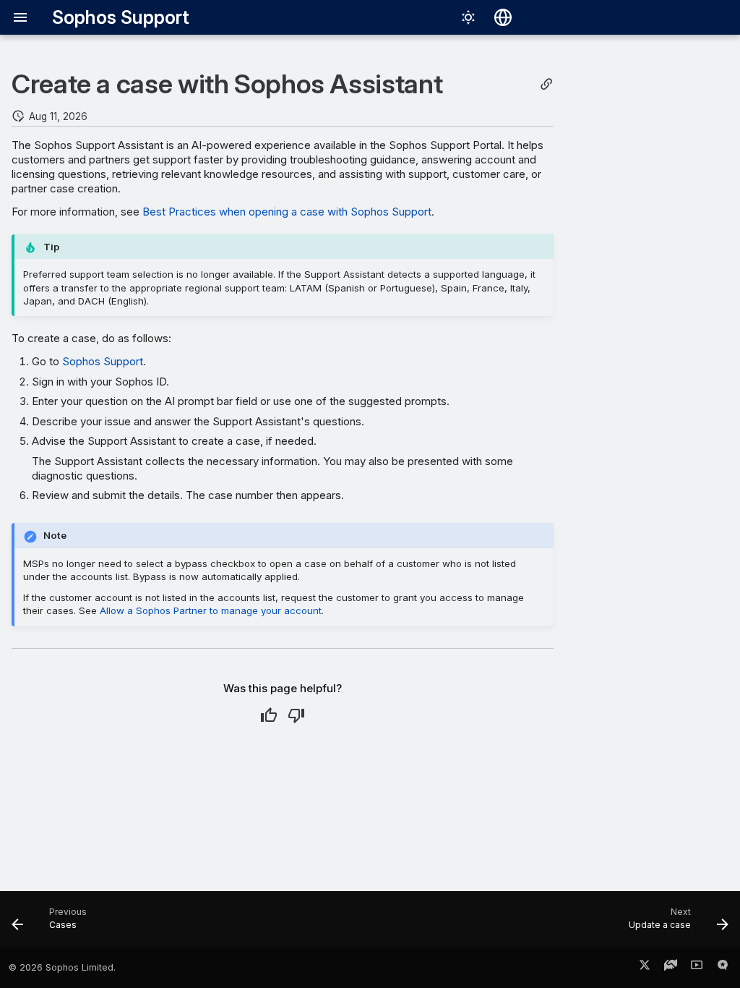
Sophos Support (102, 361)
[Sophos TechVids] (696, 967)
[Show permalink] (546, 84)
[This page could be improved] (296, 715)
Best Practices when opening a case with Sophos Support (286, 211)
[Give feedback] (722, 967)
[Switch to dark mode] (468, 17)
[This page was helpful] (269, 715)
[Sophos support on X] (644, 967)
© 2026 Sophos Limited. (62, 967)
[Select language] (503, 17)
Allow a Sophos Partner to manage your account (211, 610)
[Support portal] (670, 967)
